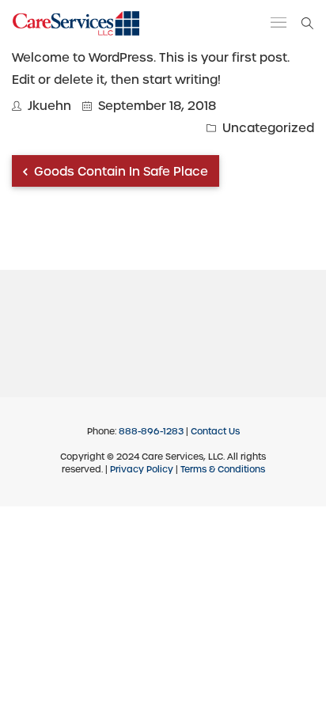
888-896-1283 (151, 431)
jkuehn (49, 106)
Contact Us (215, 431)
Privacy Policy (141, 469)
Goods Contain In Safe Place (119, 171)
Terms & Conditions (222, 469)
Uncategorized (268, 128)
